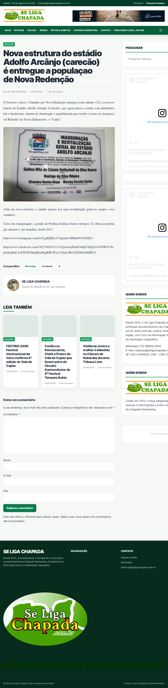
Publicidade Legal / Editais (129, 30)
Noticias (19, 30)
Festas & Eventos (60, 30)
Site (5, 490)
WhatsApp (30, 266)
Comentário (11, 414)
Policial (32, 30)
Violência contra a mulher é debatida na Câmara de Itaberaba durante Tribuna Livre (96, 354)
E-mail (7, 475)
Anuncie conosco (155, 3)
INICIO (8, 30)
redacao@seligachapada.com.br (54, 3)
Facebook (138, 3)
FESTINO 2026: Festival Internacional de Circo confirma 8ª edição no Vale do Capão (19, 356)
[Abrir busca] (161, 30)
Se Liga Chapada (23, 551)
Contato (106, 30)
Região (43, 30)
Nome (7, 460)
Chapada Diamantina (85, 30)
